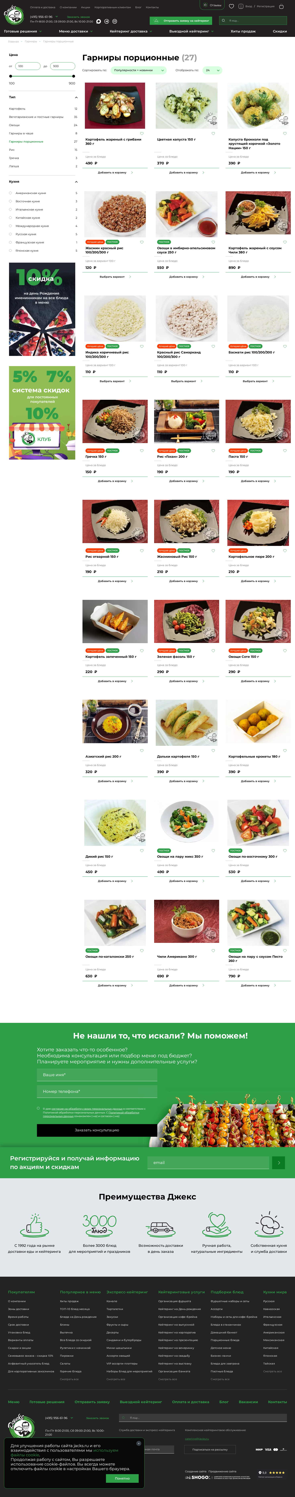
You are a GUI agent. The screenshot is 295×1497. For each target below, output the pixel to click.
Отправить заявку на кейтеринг (186, 20)
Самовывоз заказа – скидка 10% (30, 1355)
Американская (274, 1332)
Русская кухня (26, 234)
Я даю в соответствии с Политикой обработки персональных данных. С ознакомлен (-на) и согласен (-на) (94, 1112)
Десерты (113, 1332)
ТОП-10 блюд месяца (75, 1309)
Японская (270, 1355)
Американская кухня (31, 193)
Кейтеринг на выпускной (176, 1324)
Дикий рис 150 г (99, 856)
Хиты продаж (243, 31)
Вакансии (248, 1402)
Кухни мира (275, 1292)
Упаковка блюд (19, 1332)
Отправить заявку (92, 1402)
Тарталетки (115, 1309)
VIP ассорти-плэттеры (122, 1363)
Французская (273, 1324)
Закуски (112, 1316)
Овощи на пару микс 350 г (180, 856)
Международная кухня (32, 226)
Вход (248, 6)
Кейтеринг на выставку (175, 1363)
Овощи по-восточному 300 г (253, 856)
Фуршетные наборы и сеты (230, 1301)
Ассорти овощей (118, 1355)
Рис (12, 150)
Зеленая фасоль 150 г (176, 657)
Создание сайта (195, 1471)
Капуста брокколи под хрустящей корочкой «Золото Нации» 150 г (254, 144)
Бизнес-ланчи (221, 1355)
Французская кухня (30, 242)
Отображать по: (187, 70)
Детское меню (221, 1347)
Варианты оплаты (21, 1340)
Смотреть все (69, 1379)
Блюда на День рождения (78, 1316)
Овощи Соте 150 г (244, 657)
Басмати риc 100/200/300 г (252, 352)
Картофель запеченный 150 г (110, 657)
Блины (64, 1324)
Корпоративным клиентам (113, 7)
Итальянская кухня (29, 209)
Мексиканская (274, 1340)
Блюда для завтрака (225, 1363)
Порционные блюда (225, 1340)
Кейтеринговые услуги (181, 1292)
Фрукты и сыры (117, 1324)
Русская (269, 1301)
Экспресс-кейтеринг (127, 1292)
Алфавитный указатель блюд (28, 1363)
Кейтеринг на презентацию (178, 1340)
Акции (85, 7)
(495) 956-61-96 (41, 17)
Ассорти (217, 1309)
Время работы (18, 1316)
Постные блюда (222, 1371)
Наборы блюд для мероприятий (130, 1371)
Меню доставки (73, 31)
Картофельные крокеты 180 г (254, 756)
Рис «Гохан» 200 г (172, 457)
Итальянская (272, 1316)
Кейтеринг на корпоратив (177, 1332)
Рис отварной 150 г (101, 557)
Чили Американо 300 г (177, 957)
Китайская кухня (28, 218)
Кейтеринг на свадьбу (174, 1355)
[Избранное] (231, 6)
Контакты (152, 7)
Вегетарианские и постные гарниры (36, 117)
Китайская (271, 1347)
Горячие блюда (70, 1371)
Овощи (14, 125)
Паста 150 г (238, 457)
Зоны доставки (18, 1309)
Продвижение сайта (222, 1471)
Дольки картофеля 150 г (178, 756)
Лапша (14, 166)
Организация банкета (174, 1371)
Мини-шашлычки (119, 1347)
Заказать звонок (78, 16)
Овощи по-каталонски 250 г (109, 957)
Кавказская (271, 1309)
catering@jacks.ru (197, 1438)
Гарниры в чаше (21, 133)
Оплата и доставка (42, 7)
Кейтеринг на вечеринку (176, 1347)
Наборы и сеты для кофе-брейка (234, 1316)
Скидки (280, 31)
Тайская (269, 1363)
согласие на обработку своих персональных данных (87, 1108)
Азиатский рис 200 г (103, 756)
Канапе (112, 1301)
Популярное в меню (80, 1292)
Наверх (3, 374)
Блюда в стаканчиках (226, 1324)
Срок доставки (18, 1324)
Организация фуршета (174, 1301)
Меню (13, 1402)
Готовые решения (20, 31)
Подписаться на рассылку (210, 1449)
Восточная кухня (28, 201)
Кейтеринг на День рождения (179, 1309)
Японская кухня (27, 250)
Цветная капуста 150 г (176, 139)
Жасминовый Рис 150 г (177, 557)
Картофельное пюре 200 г (251, 557)
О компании (68, 7)
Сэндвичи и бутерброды (124, 1340)
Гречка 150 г (95, 457)
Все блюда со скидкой (76, 1340)
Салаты (65, 1363)
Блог (138, 7)
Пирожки (67, 1355)
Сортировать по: (94, 70)
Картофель (17, 108)
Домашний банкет (224, 1332)
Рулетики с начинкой (75, 1347)
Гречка (14, 158)
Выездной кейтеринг (189, 31)
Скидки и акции (19, 1347)
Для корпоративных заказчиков (31, 1371)
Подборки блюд (227, 1292)
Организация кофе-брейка (177, 1316)
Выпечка (66, 1332)
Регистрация (266, 6)
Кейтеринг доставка (129, 31)
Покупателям (21, 1292)
